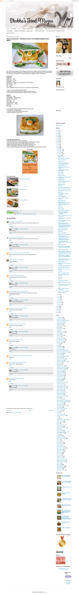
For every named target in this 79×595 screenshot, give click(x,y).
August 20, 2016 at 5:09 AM (22, 315)
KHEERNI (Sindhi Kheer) (62, 229)
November (60, 150)
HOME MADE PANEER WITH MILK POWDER (66, 476)
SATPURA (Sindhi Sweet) (63, 228)
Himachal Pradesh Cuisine (62, 361)
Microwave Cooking (61, 391)
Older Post (51, 410)
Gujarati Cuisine (60, 360)
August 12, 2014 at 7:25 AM (24, 252)
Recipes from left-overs (61, 427)
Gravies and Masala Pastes (62, 356)
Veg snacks (59, 464)
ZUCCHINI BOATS (61, 179)
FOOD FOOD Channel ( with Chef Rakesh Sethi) (55, 28)
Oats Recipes (59, 407)
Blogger (44, 592)
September (60, 153)
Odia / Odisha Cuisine (61, 408)
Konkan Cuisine (60, 383)
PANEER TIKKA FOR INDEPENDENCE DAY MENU (64, 203)
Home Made (59, 364)
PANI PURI (60, 278)
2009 (58, 312)
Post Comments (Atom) (16, 412)
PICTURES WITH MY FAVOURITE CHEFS (55, 30)
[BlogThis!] (15, 212)
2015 (58, 146)
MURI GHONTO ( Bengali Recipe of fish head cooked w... (64, 285)
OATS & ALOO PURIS (62, 159)
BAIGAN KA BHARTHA (66, 527)
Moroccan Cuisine (60, 394)
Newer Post (9, 410)
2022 (58, 135)
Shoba (10, 339)
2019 (58, 139)
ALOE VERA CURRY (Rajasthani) (65, 522)
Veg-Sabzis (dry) (60, 467)
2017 (58, 142)
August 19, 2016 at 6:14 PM (18, 378)
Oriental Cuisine (60, 409)
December (60, 149)
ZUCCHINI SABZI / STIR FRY (63, 267)
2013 (58, 306)
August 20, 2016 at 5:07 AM (22, 244)
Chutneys (59, 336)
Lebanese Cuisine (60, 385)
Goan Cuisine (59, 354)
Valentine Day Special (61, 461)
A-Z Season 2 (59, 317)
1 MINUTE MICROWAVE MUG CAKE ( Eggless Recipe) (63, 164)
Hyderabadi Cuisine (61, 365)
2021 (58, 136)
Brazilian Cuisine (60, 325)
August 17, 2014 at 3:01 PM (17, 339)
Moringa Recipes (60, 393)
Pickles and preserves (61, 415)
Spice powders (60, 449)
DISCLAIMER (9, 30)
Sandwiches (59, 435)
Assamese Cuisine (60, 321)
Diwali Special (60, 346)
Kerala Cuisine (60, 379)
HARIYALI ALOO (61, 156)
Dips (58, 345)
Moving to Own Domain (61, 396)
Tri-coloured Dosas (23, 199)
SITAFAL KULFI (61, 208)
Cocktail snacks (60, 338)
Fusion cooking (60, 353)
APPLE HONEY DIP (61, 200)
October (60, 152)
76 (58, 559)
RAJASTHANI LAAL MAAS (63, 280)
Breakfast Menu (60, 328)
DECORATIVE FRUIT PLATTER (64, 234)
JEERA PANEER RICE (62, 165)
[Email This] (14, 212)
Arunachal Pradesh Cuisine (62, 320)
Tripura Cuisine (60, 457)
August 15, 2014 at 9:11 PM (22, 291)
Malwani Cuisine (60, 389)
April (59, 299)
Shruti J (10, 237)
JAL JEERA (60, 271)
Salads (58, 434)
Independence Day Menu (62, 367)
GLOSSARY (13, 28)
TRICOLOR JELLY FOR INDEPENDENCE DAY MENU (64, 237)
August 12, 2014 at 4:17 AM (18, 237)
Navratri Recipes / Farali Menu (63, 400)
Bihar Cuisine (59, 324)
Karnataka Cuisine (60, 376)
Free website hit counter (64, 569)
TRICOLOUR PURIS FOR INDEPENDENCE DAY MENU (64, 224)
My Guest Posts (60, 398)
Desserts (58, 343)
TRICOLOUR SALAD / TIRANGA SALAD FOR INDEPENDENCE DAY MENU (66, 512)
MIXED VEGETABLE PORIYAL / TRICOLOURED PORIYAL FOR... (64, 252)
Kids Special (59, 380)
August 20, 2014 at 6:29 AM (20, 362)
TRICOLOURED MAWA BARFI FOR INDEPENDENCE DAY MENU (64, 226)
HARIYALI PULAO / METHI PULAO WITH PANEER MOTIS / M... (64, 260)
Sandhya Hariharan (13, 291)
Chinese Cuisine (60, 335)
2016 (58, 144)
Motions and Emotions (13, 252)
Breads (58, 327)
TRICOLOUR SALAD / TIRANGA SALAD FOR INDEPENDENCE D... (64, 247)
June (59, 296)
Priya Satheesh (12, 362)
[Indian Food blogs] (62, 548)
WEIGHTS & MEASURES (27, 28)
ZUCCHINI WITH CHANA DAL (63, 210)
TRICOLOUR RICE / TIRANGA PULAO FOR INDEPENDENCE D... (64, 256)
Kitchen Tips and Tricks (61, 382)
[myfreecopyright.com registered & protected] (68, 583)
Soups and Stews (60, 446)
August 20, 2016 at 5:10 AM (22, 385)
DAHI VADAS (60, 172)
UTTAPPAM (60, 207)
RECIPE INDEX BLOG (39, 30)
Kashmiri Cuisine (60, 378)
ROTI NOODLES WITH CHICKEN (64, 187)
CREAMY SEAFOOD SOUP (63, 249)
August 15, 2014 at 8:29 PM (18, 275)
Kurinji (10, 259)
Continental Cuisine (61, 339)
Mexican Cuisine (60, 390)
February (60, 302)
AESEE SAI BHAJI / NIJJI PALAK (64, 190)
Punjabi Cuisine (60, 420)
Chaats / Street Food (61, 331)
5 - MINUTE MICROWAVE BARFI (64, 265)
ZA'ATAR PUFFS (61, 161)
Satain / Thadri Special (61, 438)
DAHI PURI (60, 277)
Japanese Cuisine (60, 372)
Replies (11, 226)
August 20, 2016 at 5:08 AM (22, 267)
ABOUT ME (69, 28)
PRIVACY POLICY (10, 33)
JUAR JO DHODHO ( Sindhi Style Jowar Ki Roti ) (64, 221)
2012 (58, 307)
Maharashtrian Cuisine (61, 387)
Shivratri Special (60, 442)
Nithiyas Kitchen (12, 308)
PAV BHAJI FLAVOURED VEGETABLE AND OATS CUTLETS (63, 212)
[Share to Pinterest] (18, 212)
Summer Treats (60, 452)
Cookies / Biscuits (60, 340)
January (60, 304)
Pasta (58, 412)
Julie (10, 221)
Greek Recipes (60, 357)
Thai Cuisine (59, 454)
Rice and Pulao (60, 430)
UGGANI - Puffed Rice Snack (63, 291)
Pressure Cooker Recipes (62, 419)
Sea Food (59, 441)
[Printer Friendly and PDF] (10, 213)
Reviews (58, 429)
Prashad (58, 418)
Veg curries (59, 463)
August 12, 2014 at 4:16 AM (17, 221)
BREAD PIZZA (60, 185)
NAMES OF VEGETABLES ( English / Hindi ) (23, 30)
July (59, 294)
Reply (10, 224)
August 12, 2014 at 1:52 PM (17, 259)
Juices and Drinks (60, 375)
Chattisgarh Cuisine (61, 332)
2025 (58, 130)
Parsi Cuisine (59, 411)
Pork (58, 416)
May (59, 297)
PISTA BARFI (60, 231)
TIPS (19, 28)
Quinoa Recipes (60, 422)
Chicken (58, 334)
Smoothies (59, 445)
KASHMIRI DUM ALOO (62, 292)
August (59, 155)
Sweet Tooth (59, 453)
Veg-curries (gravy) (60, 465)
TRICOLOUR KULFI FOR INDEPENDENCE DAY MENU (64, 239)
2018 (58, 141)
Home (8, 28)
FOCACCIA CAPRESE (62, 232)
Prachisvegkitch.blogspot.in (14, 355)
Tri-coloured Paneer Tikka (25, 178)
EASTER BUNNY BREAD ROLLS (64, 181)
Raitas (58, 423)
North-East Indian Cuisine (62, 405)
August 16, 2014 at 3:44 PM (21, 308)
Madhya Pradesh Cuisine (62, 386)
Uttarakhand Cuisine (61, 460)
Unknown (11, 275)
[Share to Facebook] (17, 212)
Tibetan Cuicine (60, 456)
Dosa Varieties (60, 347)
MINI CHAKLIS (61, 173)
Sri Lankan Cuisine (60, 450)
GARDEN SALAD (61, 261)
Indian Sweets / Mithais (61, 368)
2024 (58, 131)
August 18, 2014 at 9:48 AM (26, 355)
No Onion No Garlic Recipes (62, 401)
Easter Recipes (60, 349)
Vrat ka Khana (59, 468)
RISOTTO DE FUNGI (62, 244)
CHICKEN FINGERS (61, 196)
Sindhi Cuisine (60, 443)
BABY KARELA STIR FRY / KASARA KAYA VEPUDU (66, 499)
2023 (58, 133)
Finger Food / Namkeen (61, 350)
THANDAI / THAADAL (62, 182)
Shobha (13, 244)
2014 (58, 147)
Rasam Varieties (60, 426)
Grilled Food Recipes (61, 358)
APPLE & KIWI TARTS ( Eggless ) (64, 189)
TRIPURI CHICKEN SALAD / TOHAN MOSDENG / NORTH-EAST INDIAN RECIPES (66, 517)
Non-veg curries (60, 402)
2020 (58, 138)
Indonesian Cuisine (61, 369)
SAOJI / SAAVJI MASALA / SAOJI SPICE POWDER (66, 482)
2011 (58, 309)
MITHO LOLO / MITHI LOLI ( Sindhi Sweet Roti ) (66, 505)
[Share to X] (16, 212)
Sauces (58, 439)
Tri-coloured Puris (23, 189)
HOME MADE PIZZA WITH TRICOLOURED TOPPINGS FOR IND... (64, 242)
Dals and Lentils (60, 342)
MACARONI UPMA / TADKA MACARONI (63, 170)
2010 (58, 310)
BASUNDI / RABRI (61, 184)
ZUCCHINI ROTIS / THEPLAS (63, 158)
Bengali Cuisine (60, 323)
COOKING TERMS (39, 28)
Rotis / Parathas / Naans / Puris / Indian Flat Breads (63, 432)
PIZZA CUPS (60, 192)
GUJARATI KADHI (61, 175)
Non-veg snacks (60, 404)
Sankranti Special (60, 436)
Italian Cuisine (60, 371)
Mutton (58, 397)
